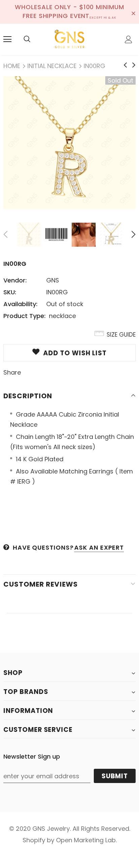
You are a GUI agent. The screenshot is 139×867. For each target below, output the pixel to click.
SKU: (9, 292)
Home (11, 66)
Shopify (34, 840)
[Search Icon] (27, 39)
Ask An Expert (99, 547)
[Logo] (69, 39)
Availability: (20, 304)
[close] (133, 11)
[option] (69, 142)
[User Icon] (128, 39)
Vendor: (15, 280)
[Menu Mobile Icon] (7, 39)
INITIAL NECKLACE (52, 66)
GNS (52, 280)
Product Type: (24, 316)
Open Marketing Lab (86, 840)
